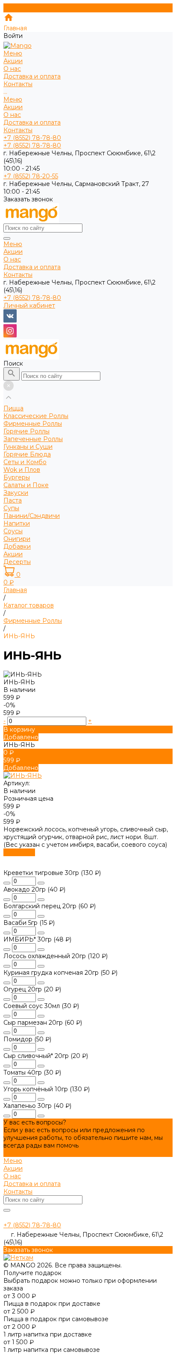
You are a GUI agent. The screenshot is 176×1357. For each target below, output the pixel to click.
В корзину (19, 852)
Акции (13, 107)
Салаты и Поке (26, 485)
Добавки (17, 546)
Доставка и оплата (32, 122)
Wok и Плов (21, 470)
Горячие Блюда (27, 454)
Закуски (15, 493)
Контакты (17, 130)
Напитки (16, 523)
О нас (12, 115)
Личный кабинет (29, 305)
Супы (11, 508)
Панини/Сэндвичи (31, 516)
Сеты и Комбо (25, 462)
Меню (12, 99)
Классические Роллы (35, 416)
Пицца (13, 408)
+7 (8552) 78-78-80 (32, 298)
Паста (12, 500)
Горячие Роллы (26, 431)
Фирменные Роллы (32, 423)
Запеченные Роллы (33, 439)
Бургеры (16, 477)
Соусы (13, 531)
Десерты (17, 562)
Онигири (16, 539)
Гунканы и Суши (28, 446)
